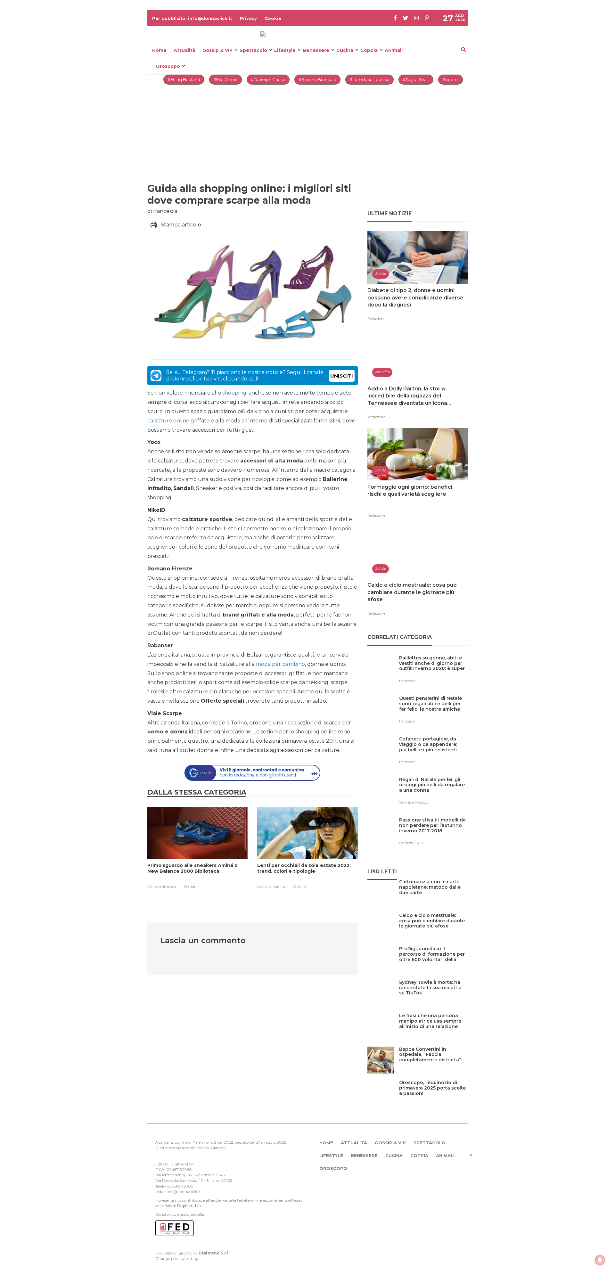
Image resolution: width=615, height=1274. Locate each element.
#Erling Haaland (184, 79)
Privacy (248, 18)
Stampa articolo (181, 225)
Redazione (376, 318)
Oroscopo (168, 66)
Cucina (344, 50)
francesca (407, 681)
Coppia (369, 50)
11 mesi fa (169, 886)
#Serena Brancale (317, 79)
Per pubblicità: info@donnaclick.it (192, 18)
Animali (394, 50)
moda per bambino (280, 664)
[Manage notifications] (600, 1260)
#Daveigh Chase (268, 79)
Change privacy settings (177, 1258)
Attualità (184, 50)
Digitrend (186, 1205)
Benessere (316, 50)
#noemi (450, 79)
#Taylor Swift (416, 79)
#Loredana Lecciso (369, 79)
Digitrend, (155, 886)
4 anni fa (279, 886)
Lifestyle (285, 50)
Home (159, 50)
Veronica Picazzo (413, 802)
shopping (234, 393)
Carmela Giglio (411, 843)
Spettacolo (253, 50)
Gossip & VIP (217, 50)
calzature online (168, 421)
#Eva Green (225, 79)
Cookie (273, 18)
